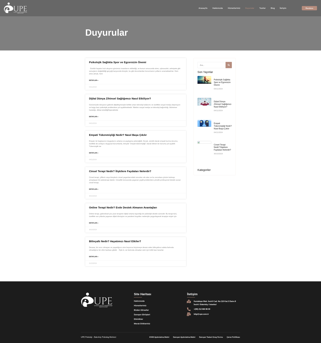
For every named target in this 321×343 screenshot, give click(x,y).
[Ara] (229, 65)
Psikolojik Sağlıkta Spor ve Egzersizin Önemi (117, 62)
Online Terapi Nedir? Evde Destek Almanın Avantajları (123, 207)
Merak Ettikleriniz (142, 323)
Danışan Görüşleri (142, 314)
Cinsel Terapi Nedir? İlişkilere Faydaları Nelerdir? (120, 171)
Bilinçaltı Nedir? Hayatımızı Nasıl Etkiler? (115, 241)
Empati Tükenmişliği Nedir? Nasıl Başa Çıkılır (118, 134)
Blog (273, 8)
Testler (262, 8)
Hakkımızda (217, 8)
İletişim (283, 8)
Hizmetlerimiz (234, 8)
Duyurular (249, 8)
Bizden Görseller (141, 310)
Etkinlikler (138, 319)
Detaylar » (93, 80)
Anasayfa (203, 8)
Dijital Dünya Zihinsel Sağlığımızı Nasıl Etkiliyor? (120, 98)
